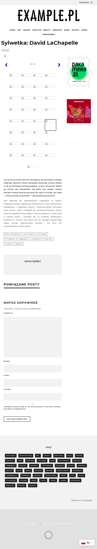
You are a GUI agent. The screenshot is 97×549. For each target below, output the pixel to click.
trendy (63, 480)
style (81, 475)
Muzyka (75, 30)
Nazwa (7, 361)
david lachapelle (12, 234)
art (38, 455)
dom (20, 460)
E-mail (7, 375)
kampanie (23, 239)
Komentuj (8, 313)
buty (70, 455)
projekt (37, 475)
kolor (71, 465)
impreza (34, 465)
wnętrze (10, 485)
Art (19, 30)
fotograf (42, 234)
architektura (26, 455)
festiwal (42, 460)
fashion (30, 460)
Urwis (84, 30)
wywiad (21, 485)
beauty (47, 455)
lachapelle (36, 239)
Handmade (10, 465)
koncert (82, 465)
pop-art (48, 239)
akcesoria (10, 455)
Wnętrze (57, 30)
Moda (12, 30)
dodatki (10, 460)
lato (19, 470)
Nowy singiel (63, 470)
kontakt (31, 524)
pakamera (77, 470)
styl (72, 475)
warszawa (75, 480)
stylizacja (11, 480)
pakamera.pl (11, 475)
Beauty (47, 30)
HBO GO (23, 465)
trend (53, 480)
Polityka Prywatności (58, 524)
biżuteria (59, 455)
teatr (43, 480)
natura (49, 470)
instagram (47, 465)
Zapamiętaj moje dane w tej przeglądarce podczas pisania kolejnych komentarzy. (32, 408)
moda (28, 470)
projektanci (51, 475)
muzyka (38, 470)
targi (33, 480)
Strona (7, 389)
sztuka (8, 244)
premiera (26, 475)
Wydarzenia (48, 34)
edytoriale (29, 234)
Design (26, 30)
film (52, 460)
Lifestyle (36, 30)
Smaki (67, 30)
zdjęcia (19, 244)
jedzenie (60, 465)
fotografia (10, 239)
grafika (77, 460)
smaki (63, 475)
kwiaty (9, 470)
